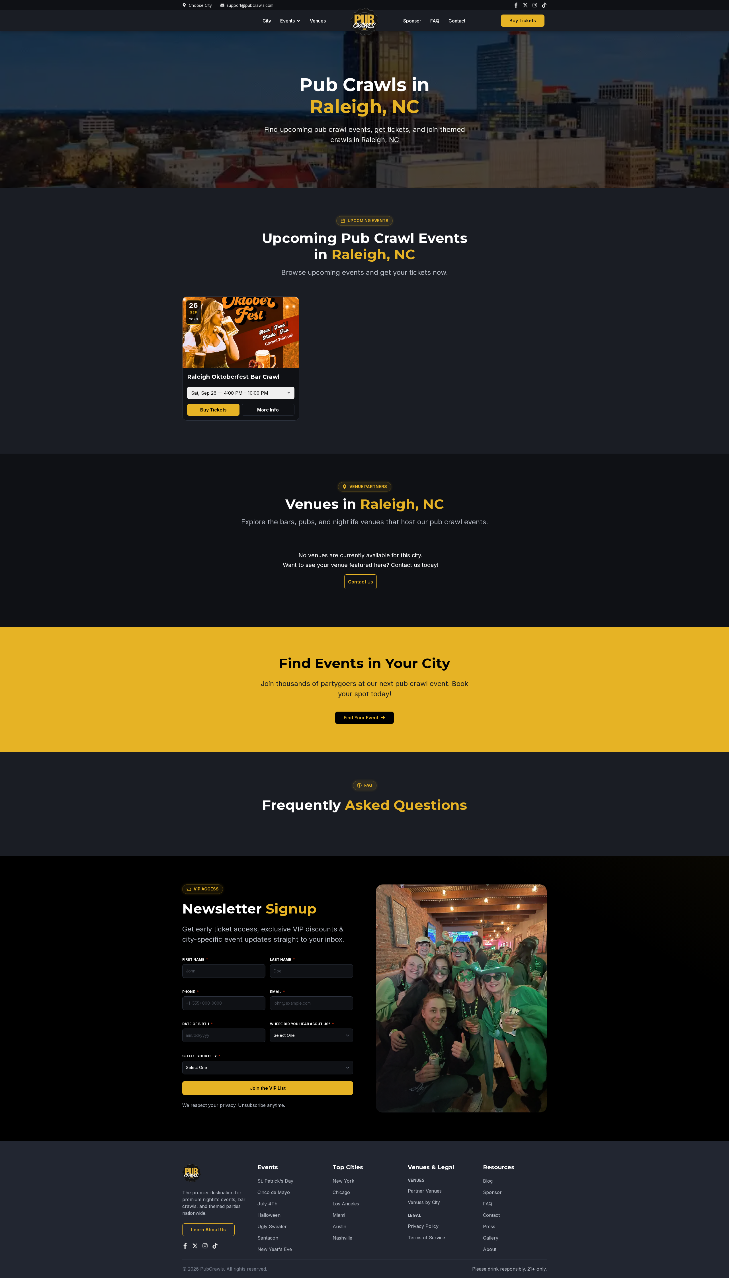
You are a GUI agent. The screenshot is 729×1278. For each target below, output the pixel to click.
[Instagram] (534, 5)
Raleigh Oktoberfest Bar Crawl (233, 376)
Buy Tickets (213, 410)
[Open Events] (298, 20)
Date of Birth (197, 1024)
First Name (195, 959)
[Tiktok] (544, 5)
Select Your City (201, 1056)
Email (277, 992)
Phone (190, 992)
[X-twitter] (525, 5)
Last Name (282, 959)
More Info (268, 410)
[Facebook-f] (516, 5)
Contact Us (360, 582)
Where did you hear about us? (302, 1024)
